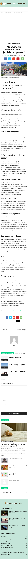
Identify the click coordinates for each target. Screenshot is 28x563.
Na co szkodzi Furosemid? (16, 480)
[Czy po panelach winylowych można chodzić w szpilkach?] (4, 366)
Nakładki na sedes (6, 543)
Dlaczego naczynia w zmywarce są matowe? (21, 330)
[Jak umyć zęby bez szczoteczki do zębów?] (4, 474)
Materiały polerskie (6, 541)
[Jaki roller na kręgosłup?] (4, 460)
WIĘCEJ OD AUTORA (20, 353)
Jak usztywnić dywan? (15, 357)
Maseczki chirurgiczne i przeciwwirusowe (12, 552)
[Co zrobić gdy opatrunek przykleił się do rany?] (4, 467)
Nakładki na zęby (5, 554)
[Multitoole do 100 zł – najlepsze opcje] (4, 527)
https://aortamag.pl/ (15, 311)
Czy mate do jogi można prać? (17, 371)
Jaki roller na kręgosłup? (15, 458)
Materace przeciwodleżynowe (6, 441)
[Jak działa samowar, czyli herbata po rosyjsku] (4, 513)
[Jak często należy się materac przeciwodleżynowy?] (14, 432)
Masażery (3, 536)
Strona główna (4, 12)
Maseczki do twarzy (6, 545)
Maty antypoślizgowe (15, 43)
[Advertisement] (14, 28)
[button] (26, 9)
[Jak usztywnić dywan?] (4, 358)
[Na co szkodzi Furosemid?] (4, 482)
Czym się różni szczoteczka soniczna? (6, 330)
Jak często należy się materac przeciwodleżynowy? (13, 445)
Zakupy (9, 43)
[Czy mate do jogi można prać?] (4, 373)
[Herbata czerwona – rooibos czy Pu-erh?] (4, 520)
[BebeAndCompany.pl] (14, 3)
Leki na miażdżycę (6, 539)
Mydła (2, 550)
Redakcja (7, 55)
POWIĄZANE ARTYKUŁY (7, 353)
